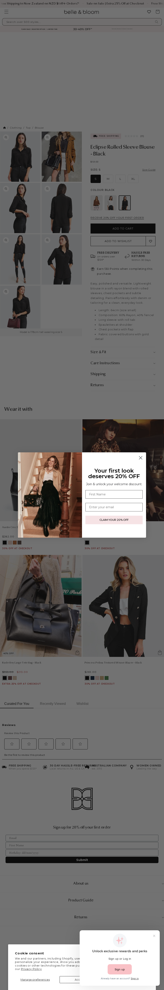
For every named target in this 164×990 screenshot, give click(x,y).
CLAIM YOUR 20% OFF (114, 519)
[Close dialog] (140, 458)
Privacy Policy (31, 969)
